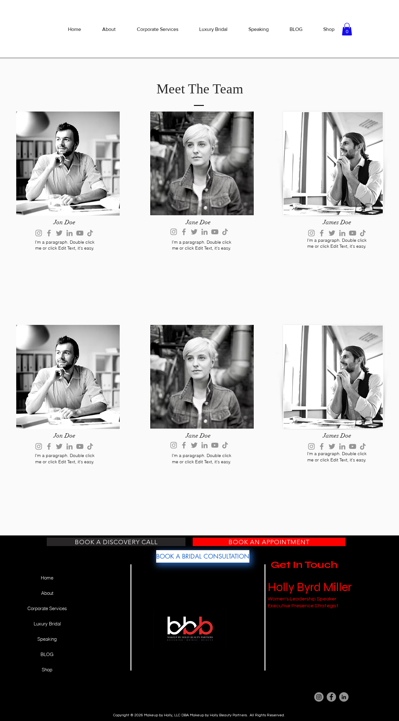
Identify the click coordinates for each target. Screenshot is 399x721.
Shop (47, 670)
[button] (347, 29)
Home (47, 578)
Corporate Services (47, 608)
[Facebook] (49, 233)
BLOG (47, 654)
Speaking (47, 639)
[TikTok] (90, 233)
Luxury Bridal (47, 624)
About (47, 593)
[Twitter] (59, 233)
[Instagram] (38, 233)
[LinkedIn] (69, 233)
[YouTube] (79, 233)
